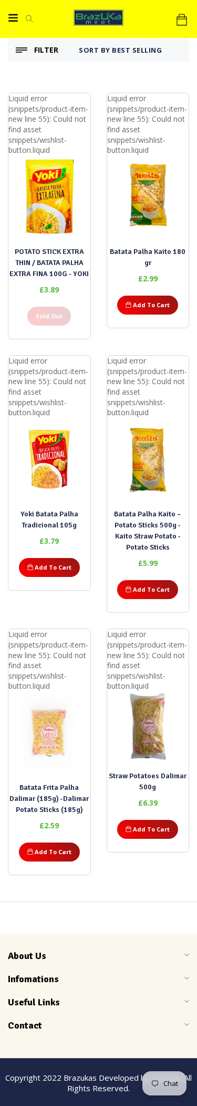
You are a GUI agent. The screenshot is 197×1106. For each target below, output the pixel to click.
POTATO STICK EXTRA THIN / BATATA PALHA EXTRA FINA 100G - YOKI (49, 262)
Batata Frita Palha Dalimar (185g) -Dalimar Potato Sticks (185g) (49, 798)
